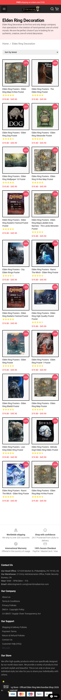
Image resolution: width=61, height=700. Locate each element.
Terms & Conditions (11, 601)
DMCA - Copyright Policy (13, 609)
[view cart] (57, 9)
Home (5, 43)
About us (6, 597)
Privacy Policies (9, 605)
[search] (52, 9)
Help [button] (55, 696)
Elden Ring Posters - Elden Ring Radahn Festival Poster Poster (15, 223)
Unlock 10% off (6, 686)
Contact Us (7, 639)
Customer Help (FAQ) (11, 644)
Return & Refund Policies (13, 635)
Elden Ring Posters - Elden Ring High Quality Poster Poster (43, 316)
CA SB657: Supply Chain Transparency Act (21, 613)
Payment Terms (9, 631)
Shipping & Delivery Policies (14, 627)
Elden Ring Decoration (23, 43)
